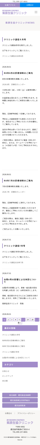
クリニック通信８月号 (11, 334)
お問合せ (30, 5)
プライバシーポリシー (26, 413)
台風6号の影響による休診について (16, 357)
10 (28, 319)
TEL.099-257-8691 (20, 1)
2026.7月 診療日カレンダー (13, 191)
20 (32, 319)
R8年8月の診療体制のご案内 (13, 340)
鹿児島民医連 (20, 405)
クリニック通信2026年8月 (12, 56)
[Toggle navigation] (36, 12)
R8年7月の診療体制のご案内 (13, 346)
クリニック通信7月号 (10, 352)
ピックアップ (7, 376)
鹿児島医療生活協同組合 (20, 400)
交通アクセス (10, 5)
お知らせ (5, 371)
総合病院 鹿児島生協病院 (20, 395)
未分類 (5, 380)
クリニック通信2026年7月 (12, 262)
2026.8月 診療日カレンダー (13, 84)
